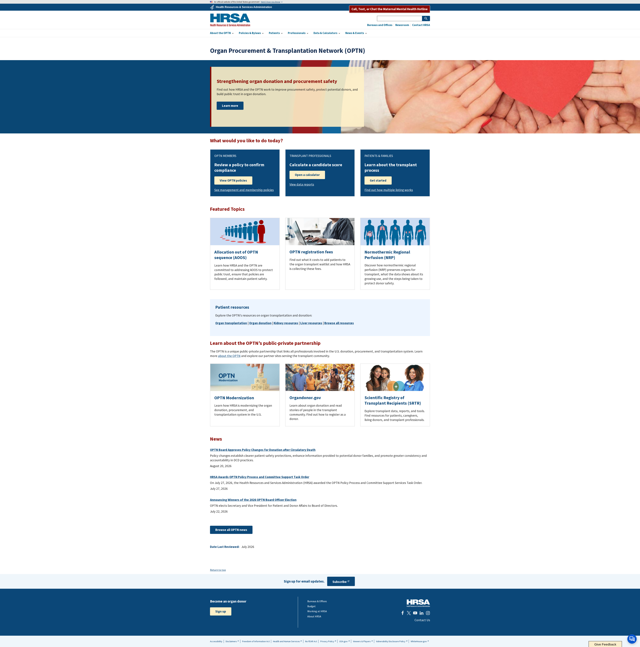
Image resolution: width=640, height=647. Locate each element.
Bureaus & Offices (317, 601)
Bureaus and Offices (379, 25)
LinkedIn (421, 613)
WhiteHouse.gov (419, 641)
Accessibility (216, 641)
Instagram (428, 613)
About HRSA (314, 616)
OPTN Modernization (234, 397)
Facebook (402, 613)
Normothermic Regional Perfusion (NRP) (387, 254)
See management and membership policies (244, 190)
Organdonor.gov (305, 397)
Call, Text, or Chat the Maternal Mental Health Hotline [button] (390, 9)
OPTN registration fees (311, 252)
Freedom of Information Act (256, 641)
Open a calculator (307, 175)
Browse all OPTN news (231, 530)
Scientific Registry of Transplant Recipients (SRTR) (392, 400)
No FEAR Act (311, 641)
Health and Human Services (286, 641)
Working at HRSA (317, 611)
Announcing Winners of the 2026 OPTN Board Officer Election (253, 500)
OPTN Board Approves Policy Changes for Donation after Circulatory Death (263, 450)
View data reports (302, 184)
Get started (378, 180)
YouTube (415, 613)
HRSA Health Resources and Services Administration (418, 603)
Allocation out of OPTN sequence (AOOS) (236, 254)
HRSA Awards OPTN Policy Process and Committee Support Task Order (259, 477)
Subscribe (339, 582)
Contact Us (422, 620)
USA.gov (343, 641)
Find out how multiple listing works (388, 190)
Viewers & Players (362, 641)
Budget (311, 606)
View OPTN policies (233, 180)
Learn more (230, 106)
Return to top (218, 570)
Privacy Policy (327, 641)
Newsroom (402, 25)
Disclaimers (231, 641)
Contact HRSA (421, 25)
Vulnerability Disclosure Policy (390, 641)
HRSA (230, 19)
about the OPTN (229, 356)
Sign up (220, 611)
